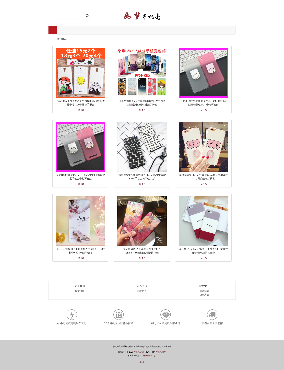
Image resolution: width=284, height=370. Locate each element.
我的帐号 (142, 291)
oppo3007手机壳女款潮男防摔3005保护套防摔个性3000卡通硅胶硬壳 (81, 103)
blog (153, 355)
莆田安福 (147, 355)
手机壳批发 (161, 352)
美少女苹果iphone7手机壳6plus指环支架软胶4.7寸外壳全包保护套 (203, 177)
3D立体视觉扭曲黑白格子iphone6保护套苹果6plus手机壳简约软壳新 (142, 177)
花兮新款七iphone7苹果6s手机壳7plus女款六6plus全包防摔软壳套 (203, 251)
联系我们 (204, 291)
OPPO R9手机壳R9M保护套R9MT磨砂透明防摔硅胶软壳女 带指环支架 (203, 103)
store (142, 362)
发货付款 (79, 291)
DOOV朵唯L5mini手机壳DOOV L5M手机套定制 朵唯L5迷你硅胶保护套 (142, 103)
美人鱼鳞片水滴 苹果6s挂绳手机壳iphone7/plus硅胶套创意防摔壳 (142, 251)
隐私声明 (204, 295)
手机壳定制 (139, 352)
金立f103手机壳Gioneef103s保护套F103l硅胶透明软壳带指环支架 (80, 177)
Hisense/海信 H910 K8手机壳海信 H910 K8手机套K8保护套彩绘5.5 (80, 251)
